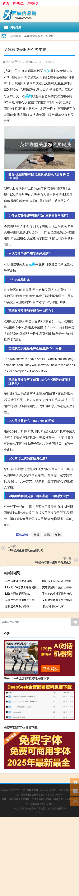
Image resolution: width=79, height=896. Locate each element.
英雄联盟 (18, 3)
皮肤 (46, 70)
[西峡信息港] (39, 14)
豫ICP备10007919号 (52, 794)
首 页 (6, 3)
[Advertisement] (39, 856)
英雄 (28, 95)
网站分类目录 (59, 789)
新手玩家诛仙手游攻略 (18, 581)
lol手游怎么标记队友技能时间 (25, 550)
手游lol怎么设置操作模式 (57, 593)
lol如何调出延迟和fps (17, 593)
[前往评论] (74, 791)
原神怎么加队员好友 (17, 606)
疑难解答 (36, 794)
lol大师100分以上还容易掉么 (22, 587)
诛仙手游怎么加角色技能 (20, 600)
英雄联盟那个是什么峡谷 (57, 587)
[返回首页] (74, 782)
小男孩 (39, 812)
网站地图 (25, 794)
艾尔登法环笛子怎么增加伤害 (59, 600)
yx (13, 61)
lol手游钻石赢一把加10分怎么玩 (52, 562)
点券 (31, 264)
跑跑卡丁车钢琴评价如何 (57, 581)
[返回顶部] (74, 801)
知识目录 (32, 3)
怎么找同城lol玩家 (53, 606)
